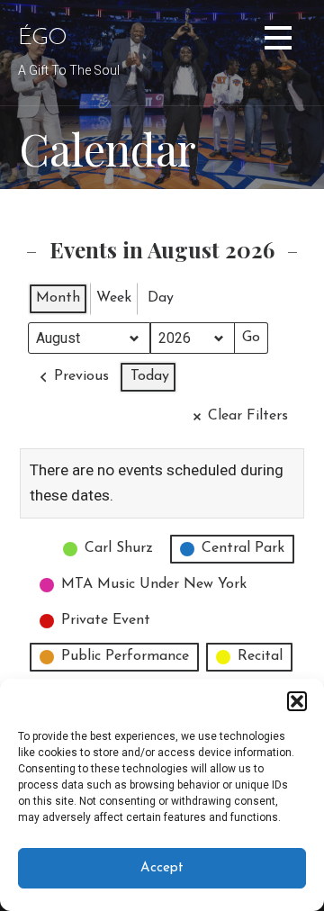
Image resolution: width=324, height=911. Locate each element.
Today (149, 376)
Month (58, 298)
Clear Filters (248, 416)
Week (113, 298)
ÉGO (43, 38)
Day (161, 298)
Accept (162, 868)
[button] (297, 701)
